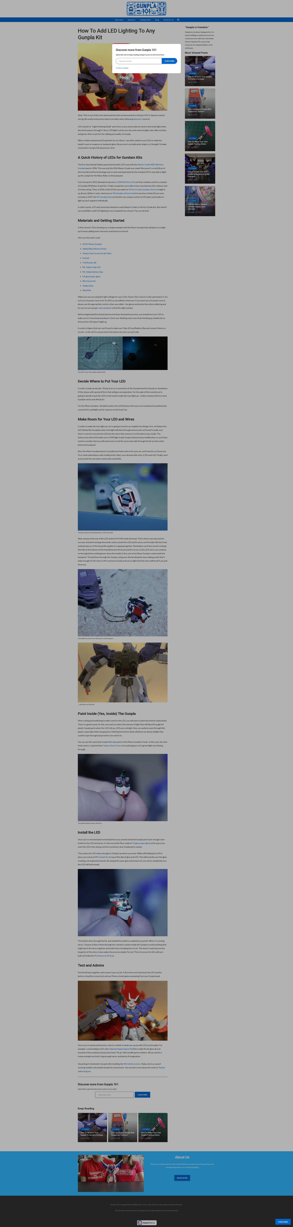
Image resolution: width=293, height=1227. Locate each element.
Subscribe (169, 61)
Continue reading (122, 68)
